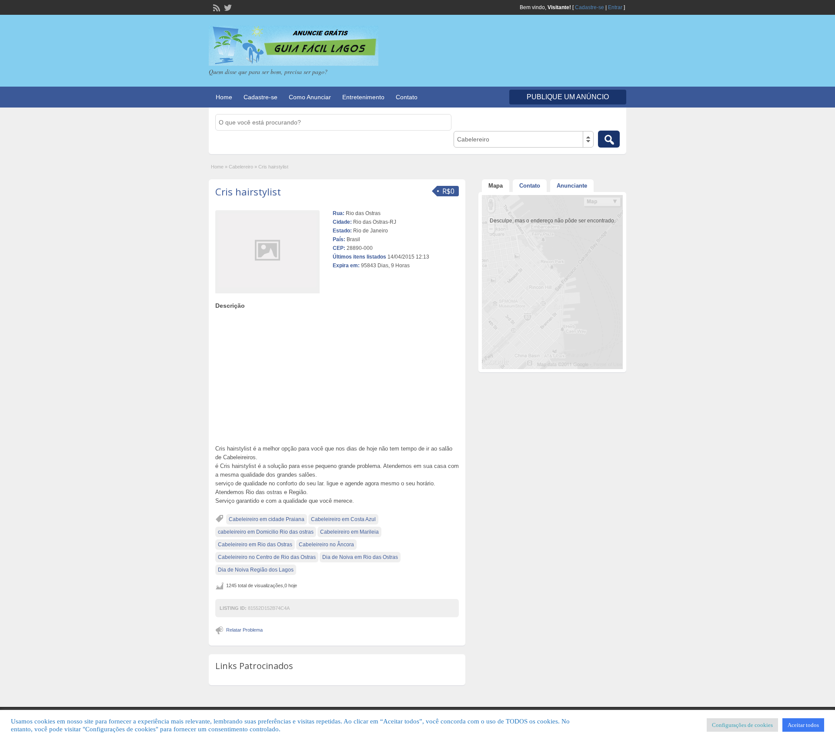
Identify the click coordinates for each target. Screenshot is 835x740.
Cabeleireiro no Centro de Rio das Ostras (267, 557)
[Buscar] (609, 139)
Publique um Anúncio (568, 97)
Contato (407, 97)
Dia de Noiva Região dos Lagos (256, 570)
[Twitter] (227, 6)
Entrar (615, 7)
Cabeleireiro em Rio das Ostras (255, 545)
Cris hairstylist (248, 191)
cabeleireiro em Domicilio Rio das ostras (266, 532)
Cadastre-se (589, 7)
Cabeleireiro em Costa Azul (343, 519)
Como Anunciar (310, 97)
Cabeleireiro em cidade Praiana (266, 519)
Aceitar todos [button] (803, 725)
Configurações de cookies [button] (742, 725)
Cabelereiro (241, 166)
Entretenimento (363, 97)
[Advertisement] (337, 375)
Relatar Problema (244, 629)
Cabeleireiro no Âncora (326, 545)
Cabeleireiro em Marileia (349, 532)
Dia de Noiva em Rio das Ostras (360, 557)
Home (224, 97)
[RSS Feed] (215, 6)
